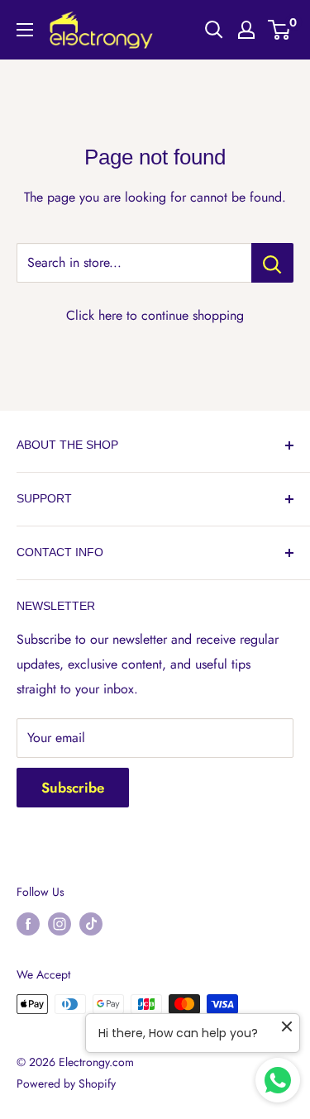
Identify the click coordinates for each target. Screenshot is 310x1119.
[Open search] (214, 30)
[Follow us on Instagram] (59, 924)
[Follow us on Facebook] (28, 924)
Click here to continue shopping (155, 315)
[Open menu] (25, 29)
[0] (279, 30)
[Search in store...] (272, 263)
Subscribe (72, 788)
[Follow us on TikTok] (91, 924)
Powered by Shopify (66, 1083)
